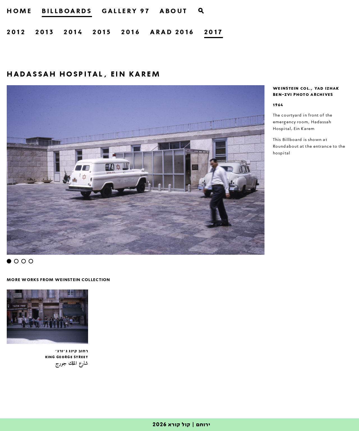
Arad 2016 (172, 32)
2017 (213, 32)
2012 (16, 32)
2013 (44, 32)
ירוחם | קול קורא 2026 (181, 425)
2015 (102, 32)
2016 (130, 32)
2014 (73, 32)
